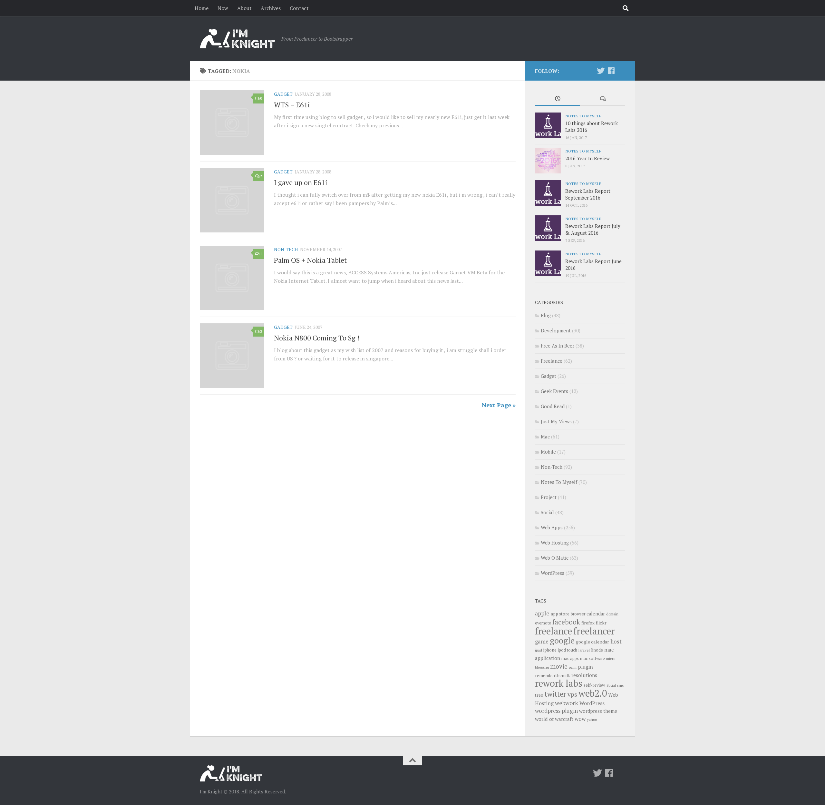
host (616, 641)
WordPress (552, 573)
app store (560, 614)
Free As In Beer (557, 345)
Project (549, 497)
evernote (543, 623)
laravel (584, 650)
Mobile (548, 451)
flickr (601, 623)
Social (547, 512)
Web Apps (552, 527)
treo (539, 695)
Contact (299, 8)
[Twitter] (601, 70)
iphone (550, 650)
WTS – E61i (292, 104)
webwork (566, 703)
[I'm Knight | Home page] (237, 38)
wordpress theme (598, 711)
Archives (271, 8)
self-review (594, 685)
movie (559, 666)
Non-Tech (286, 249)
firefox (588, 623)
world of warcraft (554, 719)
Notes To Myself (583, 115)
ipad (538, 650)
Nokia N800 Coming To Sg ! (317, 337)
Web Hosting (555, 542)
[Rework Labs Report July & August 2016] (548, 228)
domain (612, 614)
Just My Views (556, 421)
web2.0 (592, 693)
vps (572, 694)
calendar (596, 614)
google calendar (592, 642)
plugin (585, 666)
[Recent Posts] (557, 99)
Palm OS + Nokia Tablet (310, 260)
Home (202, 8)
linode (597, 650)
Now (223, 8)
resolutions (584, 675)
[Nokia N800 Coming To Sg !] (232, 355)
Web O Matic (554, 558)
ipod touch (567, 650)
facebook (566, 621)
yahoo (592, 719)
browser (578, 614)
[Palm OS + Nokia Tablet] (232, 278)
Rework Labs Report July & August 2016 (592, 229)
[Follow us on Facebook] (611, 70)
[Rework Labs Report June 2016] (548, 263)
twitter (555, 694)
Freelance (551, 361)
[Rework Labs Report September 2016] (548, 193)
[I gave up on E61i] (232, 200)
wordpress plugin (556, 710)
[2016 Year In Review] (548, 160)
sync (620, 685)
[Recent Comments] (602, 99)
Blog (546, 315)
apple (542, 613)
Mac (545, 436)
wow (580, 718)
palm (573, 667)
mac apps (570, 658)
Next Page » (499, 405)
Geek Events (554, 391)
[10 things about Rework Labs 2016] (548, 125)
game (541, 641)
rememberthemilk (552, 675)
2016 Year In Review (587, 158)
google (562, 640)
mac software (592, 658)
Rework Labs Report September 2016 (587, 194)
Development (556, 330)
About (244, 8)
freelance (553, 631)
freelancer (594, 631)
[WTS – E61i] (232, 122)
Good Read (553, 406)
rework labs (558, 683)
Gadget (283, 94)
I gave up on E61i (300, 182)
